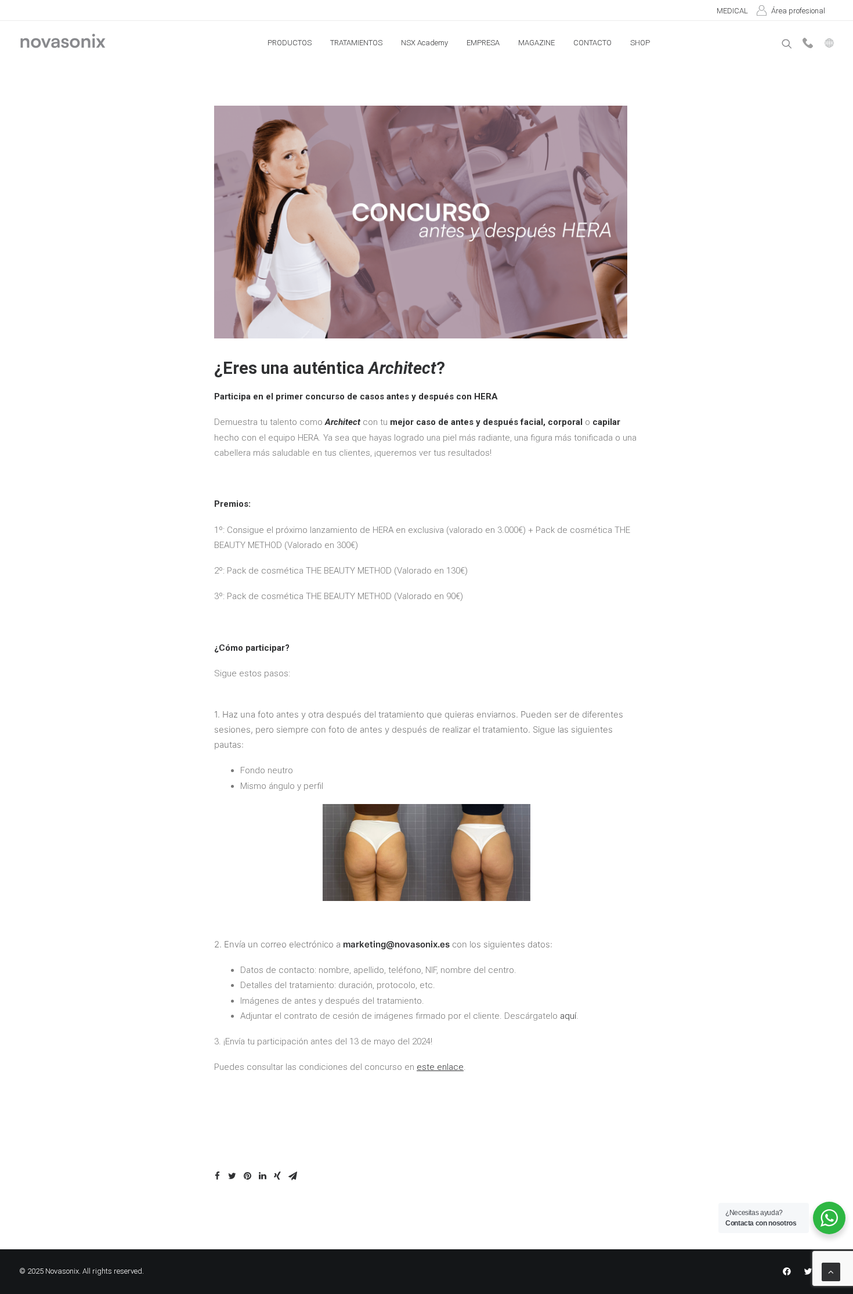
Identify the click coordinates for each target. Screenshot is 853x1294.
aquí (568, 1016)
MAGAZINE (536, 42)
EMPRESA (483, 42)
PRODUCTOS (290, 42)
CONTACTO (592, 42)
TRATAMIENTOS (356, 42)
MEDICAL (732, 10)
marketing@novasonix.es (396, 944)
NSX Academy (424, 42)
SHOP (640, 42)
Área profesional (798, 10)
